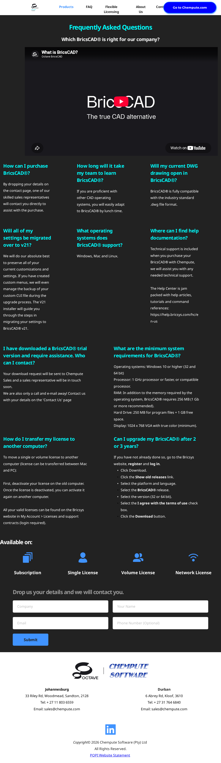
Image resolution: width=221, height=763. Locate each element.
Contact (162, 7)
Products (66, 7)
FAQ (89, 7)
